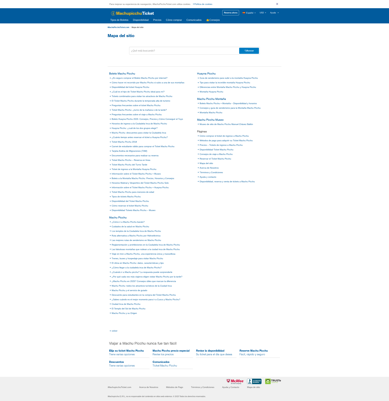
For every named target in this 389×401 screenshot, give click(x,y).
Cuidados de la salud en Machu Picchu (130, 226)
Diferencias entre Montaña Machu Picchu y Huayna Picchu (228, 87)
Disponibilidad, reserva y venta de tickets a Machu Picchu (227, 181)
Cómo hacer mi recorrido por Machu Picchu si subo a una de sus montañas (148, 82)
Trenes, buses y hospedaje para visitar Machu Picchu (137, 258)
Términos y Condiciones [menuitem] (202, 387)
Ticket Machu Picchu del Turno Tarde (129, 164)
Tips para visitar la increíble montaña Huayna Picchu (225, 82)
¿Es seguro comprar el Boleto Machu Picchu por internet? (139, 78)
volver (114, 331)
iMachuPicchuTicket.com (118, 27)
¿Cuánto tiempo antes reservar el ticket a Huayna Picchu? (140, 137)
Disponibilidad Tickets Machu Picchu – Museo (133, 210)
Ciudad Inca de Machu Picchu (126, 304)
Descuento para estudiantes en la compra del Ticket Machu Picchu (144, 295)
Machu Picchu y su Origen (124, 313)
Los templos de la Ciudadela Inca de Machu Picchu (136, 231)
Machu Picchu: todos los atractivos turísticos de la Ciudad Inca (142, 286)
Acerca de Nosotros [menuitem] (148, 387)
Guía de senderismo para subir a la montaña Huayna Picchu (229, 78)
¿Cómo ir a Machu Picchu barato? (128, 222)
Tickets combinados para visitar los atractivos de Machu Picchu (142, 96)
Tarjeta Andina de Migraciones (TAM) (129, 151)
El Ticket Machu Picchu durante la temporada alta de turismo (141, 101)
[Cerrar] (277, 4)
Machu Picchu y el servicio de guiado (129, 290)
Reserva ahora (230, 13)
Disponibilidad (141, 20)
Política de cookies (203, 4)
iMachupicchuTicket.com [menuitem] (119, 387)
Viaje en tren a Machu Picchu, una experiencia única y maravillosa (143, 254)
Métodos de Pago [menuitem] (174, 387)
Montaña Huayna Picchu (211, 91)
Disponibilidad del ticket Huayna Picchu (130, 87)
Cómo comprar (174, 20)
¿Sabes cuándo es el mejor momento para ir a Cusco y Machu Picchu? (146, 299)
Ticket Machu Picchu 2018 (124, 142)
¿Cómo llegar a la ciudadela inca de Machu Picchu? (137, 267)
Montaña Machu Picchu (211, 112)
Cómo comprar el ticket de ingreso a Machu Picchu (224, 136)
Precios (157, 20)
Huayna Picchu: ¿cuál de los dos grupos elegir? (135, 128)
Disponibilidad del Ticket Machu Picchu (130, 201)
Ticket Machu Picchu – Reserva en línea (131, 160)
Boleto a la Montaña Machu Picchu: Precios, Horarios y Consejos (143, 178)
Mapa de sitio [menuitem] (253, 387)
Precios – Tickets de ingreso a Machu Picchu (221, 145)
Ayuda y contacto (208, 177)
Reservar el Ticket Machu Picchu (215, 158)
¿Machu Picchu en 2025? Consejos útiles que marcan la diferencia (144, 281)
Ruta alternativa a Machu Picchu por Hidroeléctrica (136, 235)
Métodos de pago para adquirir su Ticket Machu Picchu (226, 140)
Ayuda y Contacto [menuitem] (230, 387)
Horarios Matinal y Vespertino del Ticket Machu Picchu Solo (140, 183)
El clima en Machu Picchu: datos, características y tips (138, 263)
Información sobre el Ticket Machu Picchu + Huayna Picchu (140, 187)
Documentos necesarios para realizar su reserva (135, 155)
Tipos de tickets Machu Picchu (126, 196)
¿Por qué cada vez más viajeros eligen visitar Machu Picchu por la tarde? (147, 276)
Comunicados (193, 20)
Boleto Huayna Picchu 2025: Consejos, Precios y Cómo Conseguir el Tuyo (147, 119)
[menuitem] (249, 13)
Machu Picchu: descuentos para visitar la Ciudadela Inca (139, 132)
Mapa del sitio (206, 163)
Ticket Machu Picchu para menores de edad (133, 192)
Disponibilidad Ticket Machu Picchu (216, 149)
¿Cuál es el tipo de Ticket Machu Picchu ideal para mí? (138, 91)
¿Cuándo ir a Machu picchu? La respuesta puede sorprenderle (142, 272)
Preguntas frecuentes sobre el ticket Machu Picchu (136, 105)
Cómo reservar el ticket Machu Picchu (130, 205)
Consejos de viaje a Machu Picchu (216, 154)
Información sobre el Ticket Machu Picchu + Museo (136, 174)
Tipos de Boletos (119, 20)
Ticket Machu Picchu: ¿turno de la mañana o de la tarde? (139, 110)
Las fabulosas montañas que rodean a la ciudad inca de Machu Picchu (146, 249)
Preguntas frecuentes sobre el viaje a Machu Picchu (137, 114)
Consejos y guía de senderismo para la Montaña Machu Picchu (230, 108)
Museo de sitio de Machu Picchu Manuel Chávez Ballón (226, 124)
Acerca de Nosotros (209, 168)
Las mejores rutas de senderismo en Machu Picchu (136, 240)
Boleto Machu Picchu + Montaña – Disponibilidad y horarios (228, 103)
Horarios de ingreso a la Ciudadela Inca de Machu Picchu (139, 123)
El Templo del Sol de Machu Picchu (128, 308)
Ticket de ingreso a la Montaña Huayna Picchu (134, 169)
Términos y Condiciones (211, 172)
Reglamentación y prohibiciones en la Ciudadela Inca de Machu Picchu (146, 245)
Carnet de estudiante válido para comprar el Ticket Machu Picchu (143, 146)
